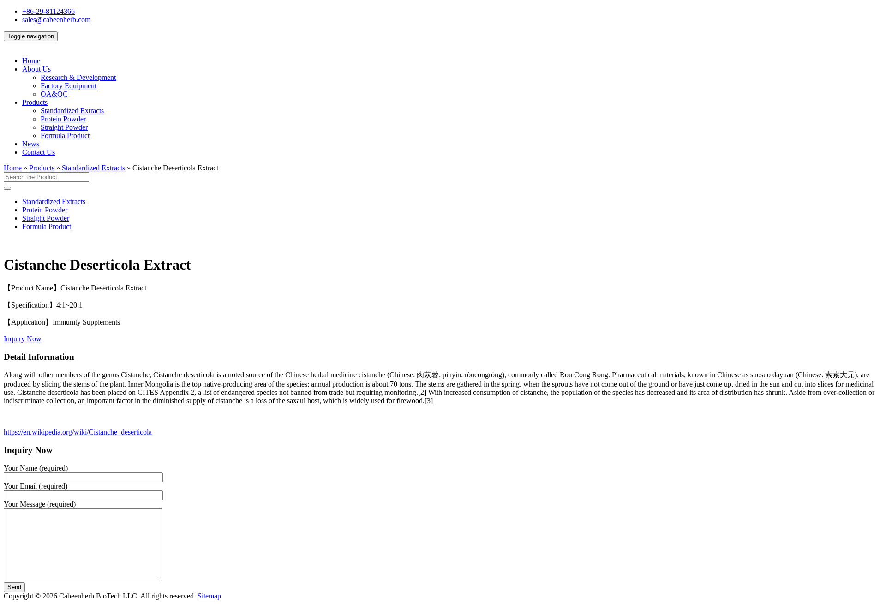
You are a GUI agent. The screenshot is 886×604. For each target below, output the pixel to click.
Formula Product (65, 135)
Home (31, 61)
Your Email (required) (35, 486)
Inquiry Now (23, 339)
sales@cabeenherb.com (56, 20)
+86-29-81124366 (48, 11)
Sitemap (209, 596)
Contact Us (38, 152)
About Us (36, 69)
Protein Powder (63, 119)
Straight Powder (64, 127)
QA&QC (54, 94)
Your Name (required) (36, 468)
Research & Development (78, 77)
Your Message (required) (40, 504)
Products (35, 102)
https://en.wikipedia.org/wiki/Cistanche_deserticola (78, 432)
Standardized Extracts (72, 111)
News (30, 144)
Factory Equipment (68, 86)
